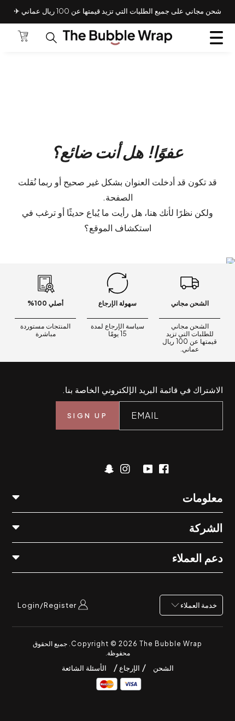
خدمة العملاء (198, 605)
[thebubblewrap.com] (117, 37)
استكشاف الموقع (120, 227)
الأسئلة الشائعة (84, 668)
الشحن (163, 668)
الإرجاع (129, 668)
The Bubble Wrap (170, 644)
